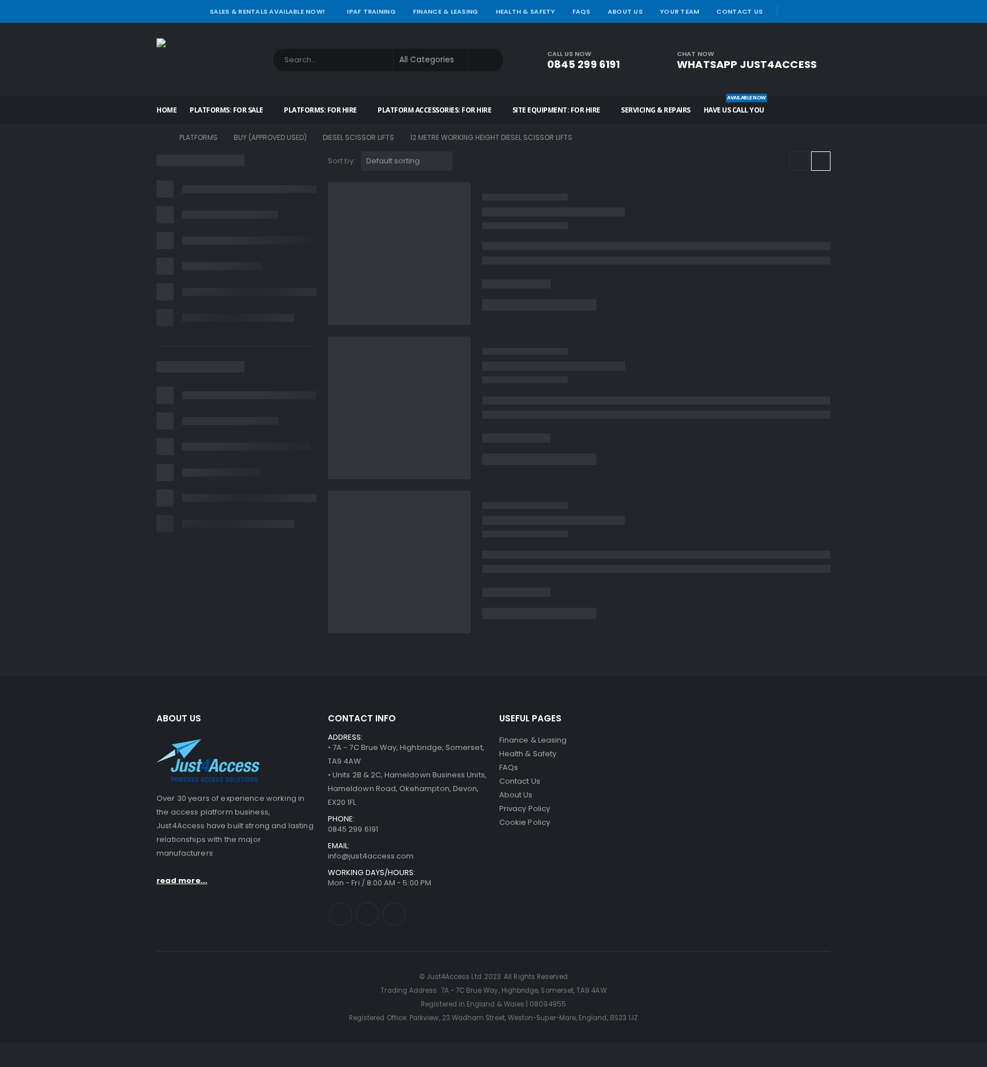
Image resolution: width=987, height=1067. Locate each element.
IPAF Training (371, 11)
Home (166, 110)
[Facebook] (790, 11)
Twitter (367, 913)
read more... (182, 880)
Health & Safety (525, 11)
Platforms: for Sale (226, 110)
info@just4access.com (371, 856)
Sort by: (341, 160)
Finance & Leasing (446, 11)
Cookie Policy (524, 822)
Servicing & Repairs (656, 110)
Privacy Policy (524, 808)
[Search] (485, 60)
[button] (799, 161)
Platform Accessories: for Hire (434, 110)
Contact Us (739, 11)
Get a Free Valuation (770, 822)
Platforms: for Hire (320, 110)
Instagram (394, 913)
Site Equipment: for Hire (556, 110)
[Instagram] (823, 11)
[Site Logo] (208, 59)
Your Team (679, 11)
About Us (625, 11)
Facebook (340, 913)
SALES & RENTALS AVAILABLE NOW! (267, 11)
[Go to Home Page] (160, 138)
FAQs (581, 11)
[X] (807, 11)
